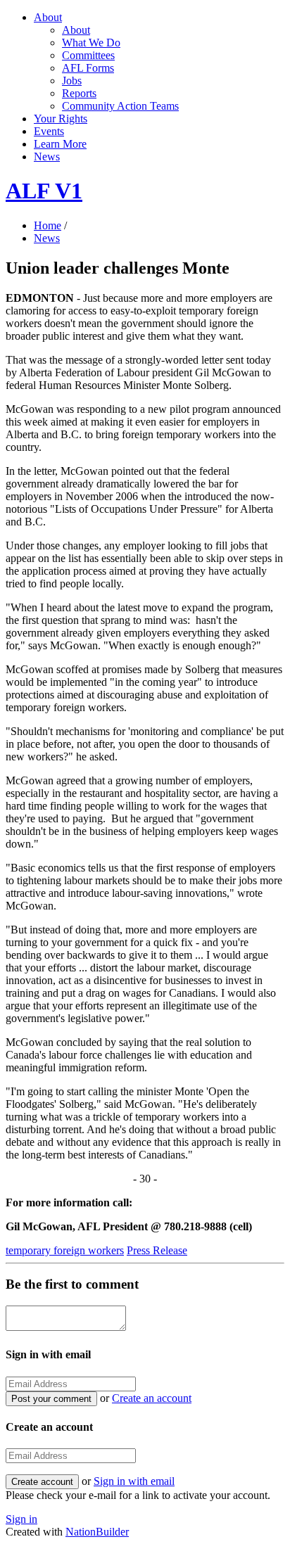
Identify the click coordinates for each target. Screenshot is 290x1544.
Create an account (151, 1398)
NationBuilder (97, 1532)
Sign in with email (134, 1481)
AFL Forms (88, 68)
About (48, 17)
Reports (79, 93)
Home (47, 225)
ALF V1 (44, 190)
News (47, 156)
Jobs (72, 81)
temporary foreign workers (65, 1250)
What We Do (91, 43)
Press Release (157, 1250)
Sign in (21, 1519)
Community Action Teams (120, 106)
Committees (88, 55)
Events (49, 131)
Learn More (60, 144)
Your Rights (60, 119)
